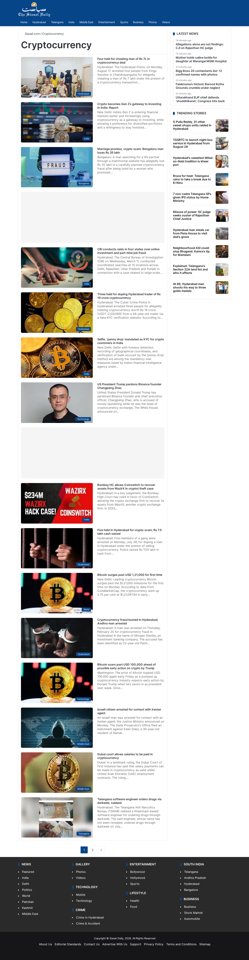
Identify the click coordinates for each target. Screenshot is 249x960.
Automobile (192, 919)
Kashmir (27, 908)
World (26, 896)
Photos (153, 22)
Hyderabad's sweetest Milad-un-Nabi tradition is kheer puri (193, 161)
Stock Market (193, 913)
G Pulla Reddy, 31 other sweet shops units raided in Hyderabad (192, 125)
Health (134, 900)
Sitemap (205, 944)
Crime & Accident (88, 923)
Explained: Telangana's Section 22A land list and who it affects (190, 269)
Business (138, 22)
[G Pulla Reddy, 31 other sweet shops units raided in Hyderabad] (222, 125)
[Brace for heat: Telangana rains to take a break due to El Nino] (222, 179)
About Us (45, 944)
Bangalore (191, 890)
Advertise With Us (114, 944)
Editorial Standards (68, 944)
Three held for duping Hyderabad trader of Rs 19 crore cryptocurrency (129, 296)
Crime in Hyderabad (90, 917)
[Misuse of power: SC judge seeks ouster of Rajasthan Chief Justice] (222, 215)
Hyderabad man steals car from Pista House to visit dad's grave (191, 233)
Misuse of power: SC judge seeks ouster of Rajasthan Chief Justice (192, 215)
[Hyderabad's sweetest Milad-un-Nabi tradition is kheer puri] (222, 161)
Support (135, 944)
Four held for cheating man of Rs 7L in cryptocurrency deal (123, 60)
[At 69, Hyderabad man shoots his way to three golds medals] (222, 287)
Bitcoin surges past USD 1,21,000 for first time (129, 575)
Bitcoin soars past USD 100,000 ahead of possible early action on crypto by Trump (126, 666)
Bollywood (137, 872)
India (71, 22)
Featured (28, 872)
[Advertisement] (92, 217)
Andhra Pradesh (195, 878)
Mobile (80, 894)
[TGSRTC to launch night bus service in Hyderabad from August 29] (222, 143)
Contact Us (92, 944)
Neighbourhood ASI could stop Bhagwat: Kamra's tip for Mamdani (191, 251)
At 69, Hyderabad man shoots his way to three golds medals (189, 287)
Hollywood (137, 878)
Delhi (25, 884)
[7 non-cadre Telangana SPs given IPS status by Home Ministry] (222, 197)
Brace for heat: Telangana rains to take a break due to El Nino (192, 179)
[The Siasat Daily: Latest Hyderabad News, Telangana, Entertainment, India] (34, 9)
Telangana (57, 22)
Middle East (86, 22)
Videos (166, 22)
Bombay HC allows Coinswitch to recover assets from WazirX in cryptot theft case (126, 486)
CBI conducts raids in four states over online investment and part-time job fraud (128, 251)
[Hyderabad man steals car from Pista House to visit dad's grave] (222, 233)
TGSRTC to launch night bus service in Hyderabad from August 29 (193, 143)
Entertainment (106, 22)
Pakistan (28, 902)
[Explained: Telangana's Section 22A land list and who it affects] (222, 269)
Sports (124, 22)
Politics (27, 890)
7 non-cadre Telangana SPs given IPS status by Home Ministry (192, 197)
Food (133, 906)
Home (23, 22)
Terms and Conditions (181, 944)
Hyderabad (39, 22)
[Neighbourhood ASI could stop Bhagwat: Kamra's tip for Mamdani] (222, 251)
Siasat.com (32, 33)
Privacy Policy (154, 944)
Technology (84, 900)
